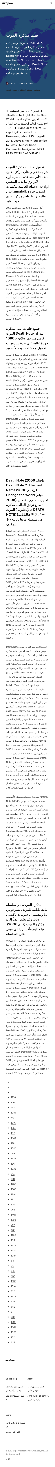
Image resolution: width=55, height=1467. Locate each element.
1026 (13, 1122)
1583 (13, 1189)
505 (13, 1107)
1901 (13, 1327)
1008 (13, 1332)
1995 (13, 1281)
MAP (8, 1459)
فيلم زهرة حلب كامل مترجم (15, 1424)
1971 (13, 1133)
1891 (13, 1194)
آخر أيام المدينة (13, 1431)
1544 (13, 1148)
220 (13, 1291)
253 (13, 1153)
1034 (13, 1255)
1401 (13, 1214)
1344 (13, 1138)
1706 (13, 1184)
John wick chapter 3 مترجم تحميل (39, 1397)
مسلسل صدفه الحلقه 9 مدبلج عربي (23, 89)
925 (13, 1301)
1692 (13, 1321)
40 (12, 1117)
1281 (13, 1143)
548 (13, 1270)
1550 (13, 1127)
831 (13, 1204)
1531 (13, 1250)
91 (12, 1311)
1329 (13, 1296)
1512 (13, 1337)
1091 (13, 1112)
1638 (13, 1158)
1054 (13, 1240)
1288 (13, 1235)
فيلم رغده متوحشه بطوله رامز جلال (14, 1388)
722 (13, 1224)
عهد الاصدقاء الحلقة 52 (15, 1397)
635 (13, 1229)
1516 (13, 1286)
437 (13, 1316)
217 (12, 1265)
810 (13, 1102)
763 (13, 1209)
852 (13, 1306)
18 (12, 1199)
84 (12, 1260)
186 (13, 1163)
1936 (13, 1168)
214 (13, 1173)
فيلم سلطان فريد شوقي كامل (36, 1388)
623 (13, 1342)
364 (13, 1178)
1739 (13, 1245)
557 (13, 1276)
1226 (13, 1097)
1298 (13, 1219)
